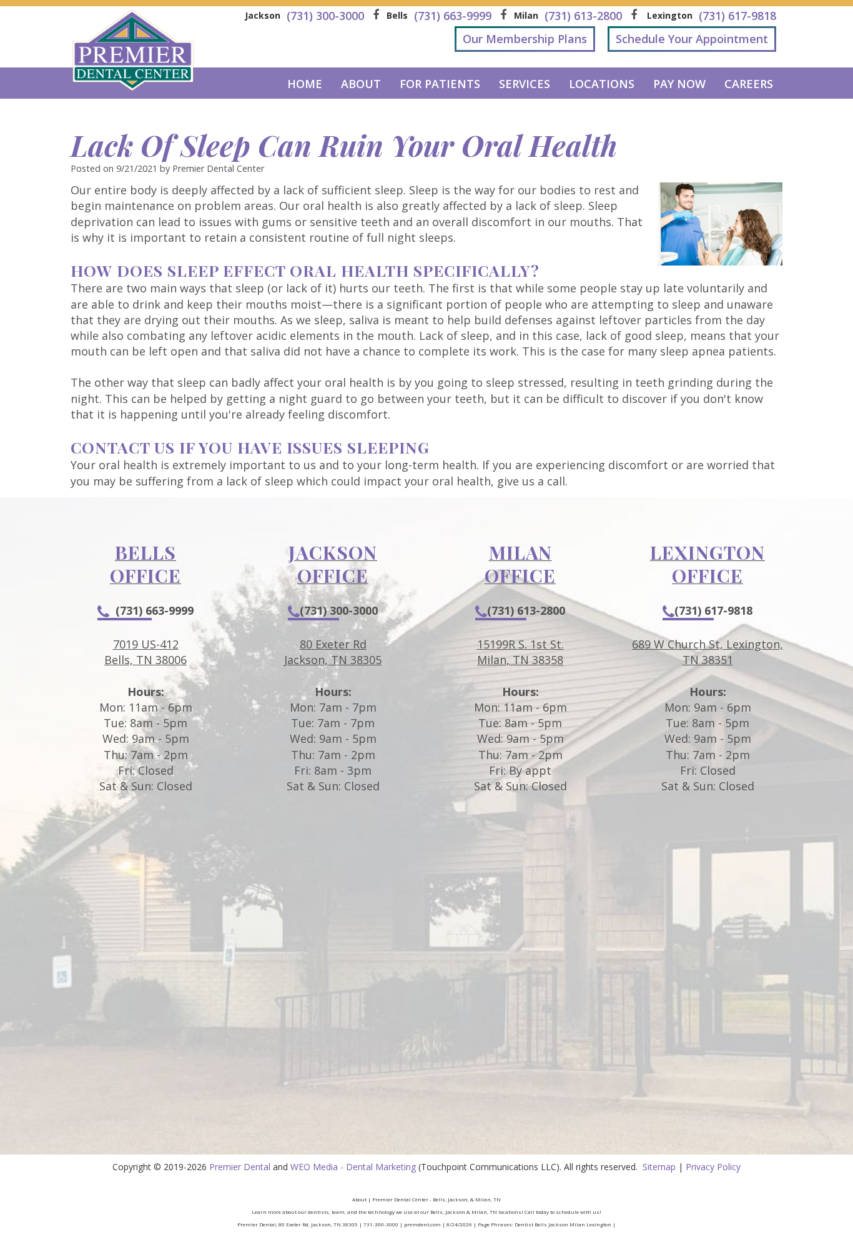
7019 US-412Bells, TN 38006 (145, 652)
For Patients (440, 83)
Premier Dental (239, 1167)
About (361, 83)
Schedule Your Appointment (692, 38)
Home (304, 83)
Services (524, 83)
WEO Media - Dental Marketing (353, 1167)
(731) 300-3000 (339, 610)
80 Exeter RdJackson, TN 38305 (333, 652)
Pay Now (679, 83)
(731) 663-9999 (155, 610)
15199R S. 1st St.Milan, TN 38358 (520, 652)
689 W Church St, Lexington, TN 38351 (707, 652)
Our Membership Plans (525, 38)
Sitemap (659, 1167)
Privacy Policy (713, 1167)
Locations (601, 83)
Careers (748, 83)
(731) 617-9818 (713, 610)
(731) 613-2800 (526, 610)
